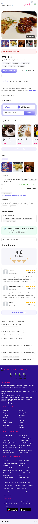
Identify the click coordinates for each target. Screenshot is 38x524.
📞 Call (21, 70)
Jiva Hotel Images (28, 359)
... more (32, 281)
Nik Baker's (6, 465)
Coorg (21, 425)
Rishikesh (6, 425)
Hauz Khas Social (24, 478)
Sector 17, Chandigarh (26, 443)
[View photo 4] (21, 43)
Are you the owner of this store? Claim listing (13, 195)
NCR (20, 418)
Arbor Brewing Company (11, 463)
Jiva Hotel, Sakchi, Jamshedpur (11, 352)
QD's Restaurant (8, 478)
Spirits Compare (15, 485)
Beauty (12, 385)
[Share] (3, 75)
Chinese (15, 203)
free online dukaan (22, 369)
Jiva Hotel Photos (23, 349)
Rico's (20, 475)
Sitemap (6, 489)
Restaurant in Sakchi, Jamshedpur (12, 324)
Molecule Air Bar (8, 468)
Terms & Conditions (27, 485)
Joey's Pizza (6, 475)
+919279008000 (31, 189)
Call (34, 521)
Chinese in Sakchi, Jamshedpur (12, 335)
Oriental (5, 207)
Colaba (21, 448)
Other (25, 388)
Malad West (7, 450)
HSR (4, 438)
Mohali (5, 420)
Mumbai (21, 420)
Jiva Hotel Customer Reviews (11, 356)
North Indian (6, 203)
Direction (33, 179)
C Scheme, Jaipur (24, 445)
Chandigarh (22, 413)
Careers (28, 492)
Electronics (5, 388)
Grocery (25, 385)
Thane (21, 423)
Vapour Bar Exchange (10, 470)
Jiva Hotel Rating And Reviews (11, 359)
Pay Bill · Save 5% (9, 71)
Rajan (11, 303)
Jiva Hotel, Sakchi (28, 345)
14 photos (31, 36)
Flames (21, 465)
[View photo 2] (5, 43)
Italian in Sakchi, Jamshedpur (11, 342)
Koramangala (7, 435)
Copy (25, 179)
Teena (11, 271)
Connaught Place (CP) (26, 450)
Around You (22, 482)
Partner (18, 489)
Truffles (5, 461)
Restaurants (5, 385)
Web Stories (7, 495)
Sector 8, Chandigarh (10, 443)
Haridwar (21, 428)
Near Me (6, 485)
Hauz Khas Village (8, 453)
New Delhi (6, 410)
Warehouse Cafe (24, 468)
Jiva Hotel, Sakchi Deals (9, 349)
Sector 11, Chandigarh (10, 445)
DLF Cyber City (7, 440)
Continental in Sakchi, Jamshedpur (13, 338)
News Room (7, 482)
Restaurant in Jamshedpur (10, 328)
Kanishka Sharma (16, 287)
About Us (15, 482)
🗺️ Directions (30, 70)
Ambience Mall (23, 440)
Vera (21, 492)
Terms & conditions (11, 240)
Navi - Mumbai (7, 423)
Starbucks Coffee (8, 473)
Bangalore (6, 413)
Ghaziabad (6, 415)
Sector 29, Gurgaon (25, 438)
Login (26, 4)
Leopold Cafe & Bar (25, 473)
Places (12, 489)
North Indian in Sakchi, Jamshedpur (13, 331)
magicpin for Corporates (11, 492)
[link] (8, 135)
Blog (29, 482)
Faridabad (22, 415)
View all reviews (17, 313)
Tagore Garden (23, 453)
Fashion (19, 385)
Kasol (4, 428)
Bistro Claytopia (24, 461)
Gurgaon (21, 410)
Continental (23, 203)
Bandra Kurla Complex (10, 448)
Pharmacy (18, 388)
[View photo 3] (13, 43)
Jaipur (5, 418)
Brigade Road (23, 435)
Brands (24, 489)
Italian (32, 203)
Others (8, 506)
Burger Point (22, 463)
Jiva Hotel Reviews (28, 352)
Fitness (31, 385)
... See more (32, 91)
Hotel (11, 388)
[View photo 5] (29, 43)
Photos (5, 159)
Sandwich (13, 207)
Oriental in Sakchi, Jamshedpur (11, 345)
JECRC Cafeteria (24, 470)
